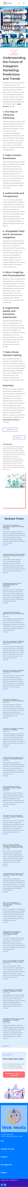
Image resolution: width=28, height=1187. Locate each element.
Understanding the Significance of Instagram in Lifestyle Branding (13, 758)
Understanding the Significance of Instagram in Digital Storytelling (13, 874)
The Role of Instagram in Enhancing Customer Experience (13, 700)
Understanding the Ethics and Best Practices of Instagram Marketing (14, 555)
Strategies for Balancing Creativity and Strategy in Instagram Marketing (13, 1020)
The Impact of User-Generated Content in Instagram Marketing (13, 816)
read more (5, 545)
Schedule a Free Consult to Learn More (14, 1074)
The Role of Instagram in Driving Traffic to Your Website (13, 729)
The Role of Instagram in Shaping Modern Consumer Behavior (13, 671)
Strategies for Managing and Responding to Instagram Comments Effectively (12, 933)
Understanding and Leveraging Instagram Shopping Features (12, 990)
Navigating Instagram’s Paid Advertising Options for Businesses (12, 585)
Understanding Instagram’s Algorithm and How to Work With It (13, 614)
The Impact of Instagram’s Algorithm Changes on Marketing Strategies (13, 527)
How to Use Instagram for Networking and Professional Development (12, 904)
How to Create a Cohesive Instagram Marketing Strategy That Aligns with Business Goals (13, 846)
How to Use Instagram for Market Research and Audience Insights (13, 961)
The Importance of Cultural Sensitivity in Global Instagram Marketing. (12, 788)
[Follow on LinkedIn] (5, 1185)
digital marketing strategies (10, 419)
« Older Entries (5, 1046)
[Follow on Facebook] (2, 1185)
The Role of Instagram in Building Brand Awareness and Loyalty (13, 642)
